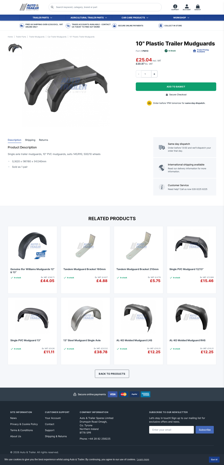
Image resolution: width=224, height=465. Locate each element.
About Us (15, 436)
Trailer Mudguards (36, 37)
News (13, 418)
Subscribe (205, 429)
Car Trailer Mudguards (57, 37)
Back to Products (112, 373)
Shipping (30, 139)
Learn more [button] (143, 459)
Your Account (53, 418)
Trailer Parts (41, 17)
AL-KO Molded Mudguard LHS (134, 340)
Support (49, 430)
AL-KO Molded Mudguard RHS (187, 340)
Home (10, 37)
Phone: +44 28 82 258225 (95, 438)
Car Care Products (133, 17)
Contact (49, 424)
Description (14, 139)
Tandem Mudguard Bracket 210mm (137, 269)
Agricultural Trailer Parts (87, 17)
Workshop (179, 17)
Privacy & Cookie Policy (24, 424)
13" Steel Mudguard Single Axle (82, 340)
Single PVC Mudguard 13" (25, 340)
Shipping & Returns (56, 436)
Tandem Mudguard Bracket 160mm (84, 269)
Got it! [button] (214, 459)
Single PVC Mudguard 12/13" (186, 269)
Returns (43, 139)
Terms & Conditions (21, 430)
